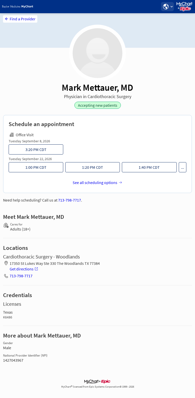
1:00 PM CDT (35, 167)
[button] (167, 6)
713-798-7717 (69, 200)
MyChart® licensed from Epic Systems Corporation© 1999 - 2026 (97, 386)
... (182, 167)
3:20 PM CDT (35, 149)
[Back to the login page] (17, 6)
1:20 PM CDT (92, 167)
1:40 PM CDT (149, 167)
